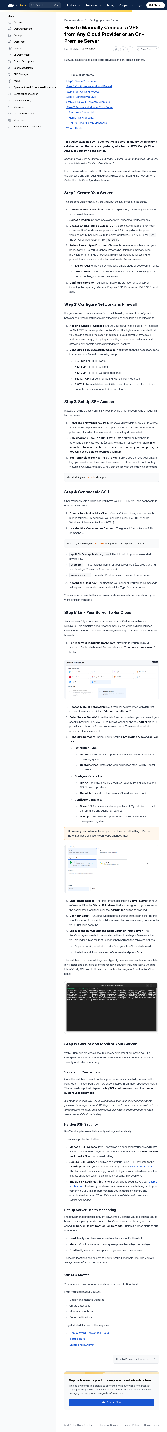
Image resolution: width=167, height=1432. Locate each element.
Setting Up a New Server (104, 20)
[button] (45, 5)
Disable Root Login (141, 1166)
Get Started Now (111, 1402)
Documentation (73, 20)
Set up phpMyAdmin (81, 1344)
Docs (22, 5)
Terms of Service (109, 1425)
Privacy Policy (131, 1425)
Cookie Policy (151, 1425)
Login (139, 5)
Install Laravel (77, 1338)
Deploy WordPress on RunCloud (89, 1333)
